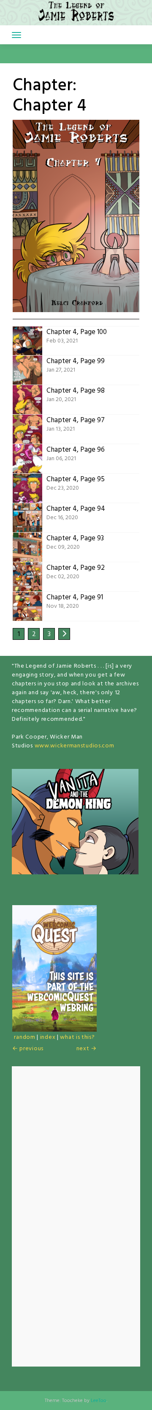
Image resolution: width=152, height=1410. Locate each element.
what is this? (77, 1037)
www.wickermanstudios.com (74, 746)
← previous (27, 1049)
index (48, 1037)
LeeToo (98, 1401)
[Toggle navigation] (16, 35)
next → (86, 1049)
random (24, 1037)
